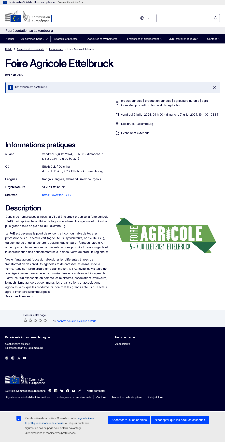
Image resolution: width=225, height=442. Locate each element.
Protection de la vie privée (127, 397)
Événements (56, 49)
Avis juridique (155, 397)
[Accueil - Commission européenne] (31, 16)
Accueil (9, 39)
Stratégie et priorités (66, 39)
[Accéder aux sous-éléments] (47, 38)
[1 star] (25, 320)
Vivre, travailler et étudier (183, 39)
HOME (8, 49)
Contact (212, 39)
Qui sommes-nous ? (32, 39)
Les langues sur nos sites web (73, 397)
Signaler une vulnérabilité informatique (27, 397)
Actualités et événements (102, 39)
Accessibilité (122, 343)
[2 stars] (28, 320)
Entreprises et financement (143, 39)
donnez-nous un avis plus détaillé (76, 321)
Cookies (101, 397)
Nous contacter (96, 390)
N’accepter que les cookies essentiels (180, 420)
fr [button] (147, 18)
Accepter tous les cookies (129, 420)
